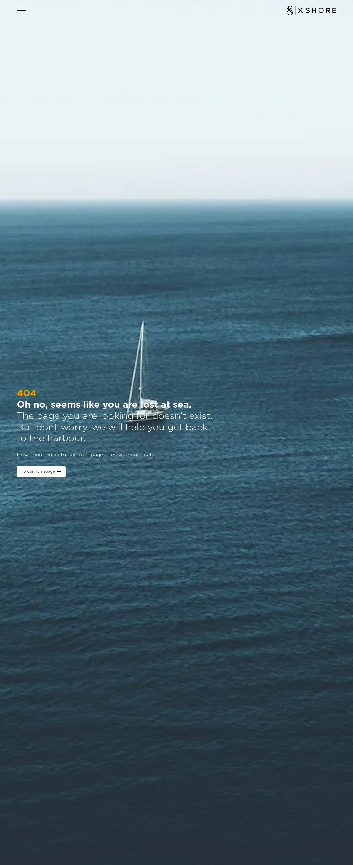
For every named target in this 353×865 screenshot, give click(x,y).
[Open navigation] (22, 10)
